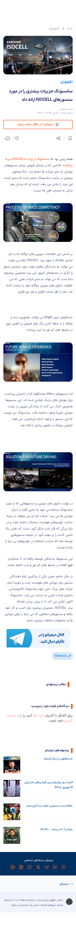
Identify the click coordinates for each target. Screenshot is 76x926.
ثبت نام (38, 715)
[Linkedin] (55, 867)
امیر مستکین (66, 109)
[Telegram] (46, 867)
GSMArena (60, 656)
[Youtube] (29, 867)
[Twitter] (38, 867)
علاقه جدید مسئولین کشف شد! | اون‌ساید (49, 806)
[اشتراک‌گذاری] (58, 138)
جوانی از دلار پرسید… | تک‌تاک (56, 829)
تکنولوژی (54, 28)
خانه (70, 28)
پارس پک (33, 905)
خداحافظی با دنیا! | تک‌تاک (58, 759)
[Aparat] (21, 867)
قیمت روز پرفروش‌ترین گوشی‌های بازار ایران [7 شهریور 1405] (48, 785)
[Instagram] (63, 867)
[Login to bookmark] (70, 138)
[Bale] (12, 867)
